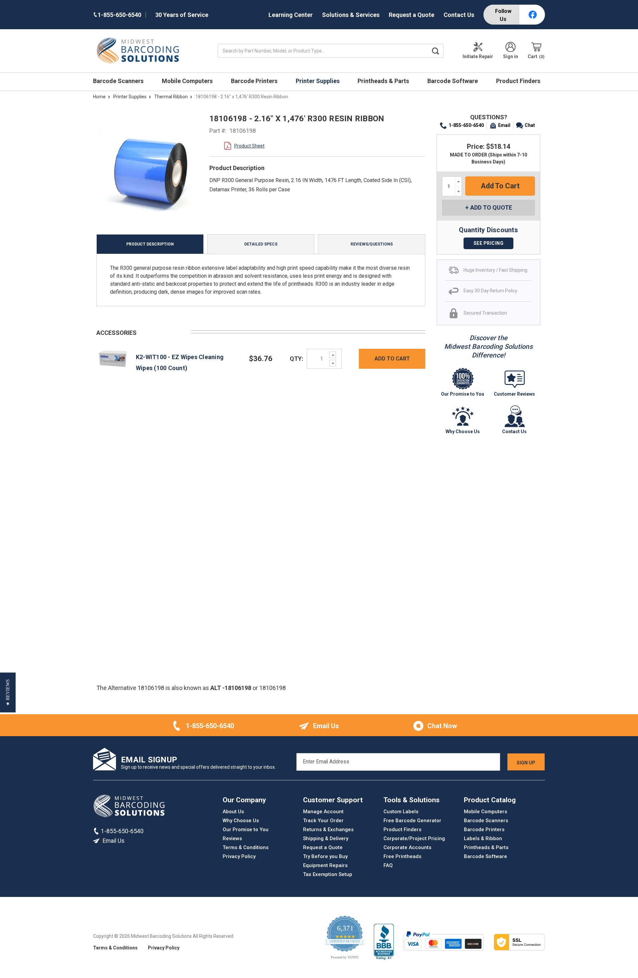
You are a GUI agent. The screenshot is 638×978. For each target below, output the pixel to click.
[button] (8, 692)
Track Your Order (323, 821)
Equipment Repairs (325, 865)
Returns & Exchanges (328, 829)
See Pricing (489, 243)
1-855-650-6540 (466, 125)
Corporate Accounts (407, 847)
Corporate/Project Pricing (414, 838)
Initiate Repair (478, 56)
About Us (233, 812)
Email (504, 125)
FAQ (388, 865)
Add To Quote (491, 207)
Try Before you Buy (325, 856)
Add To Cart (392, 358)
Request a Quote (411, 14)
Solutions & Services (350, 14)
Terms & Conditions (245, 847)
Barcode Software (453, 80)
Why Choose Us (241, 821)
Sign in (510, 56)
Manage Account (323, 812)
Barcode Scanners (119, 80)
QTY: (296, 358)
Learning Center (290, 14)
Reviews (232, 838)
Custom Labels (400, 812)
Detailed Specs (260, 244)
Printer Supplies (318, 80)
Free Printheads (402, 856)
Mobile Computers (188, 80)
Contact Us (459, 14)
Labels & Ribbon (483, 838)
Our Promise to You (245, 829)
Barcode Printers (255, 80)
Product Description (150, 244)
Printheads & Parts (384, 80)
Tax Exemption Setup (327, 874)
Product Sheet (249, 145)
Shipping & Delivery (325, 838)
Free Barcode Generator (412, 821)
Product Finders (519, 80)
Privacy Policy (239, 856)
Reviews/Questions (372, 244)
